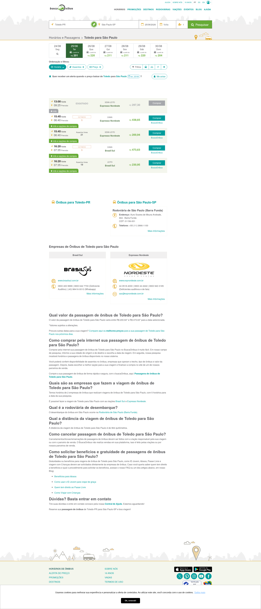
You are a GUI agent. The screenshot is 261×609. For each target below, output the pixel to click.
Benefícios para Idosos (65, 476)
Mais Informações (156, 230)
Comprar (157, 103)
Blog (199, 9)
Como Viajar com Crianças (67, 492)
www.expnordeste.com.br (131, 280)
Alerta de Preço (59, 573)
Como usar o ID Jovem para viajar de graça (75, 481)
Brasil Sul (120, 401)
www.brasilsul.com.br (68, 280)
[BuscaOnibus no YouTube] (201, 576)
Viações (177, 9)
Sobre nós (111, 568)
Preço (95, 66)
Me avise (160, 76)
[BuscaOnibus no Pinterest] (186, 576)
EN (203, 2)
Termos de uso (114, 581)
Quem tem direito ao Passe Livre (70, 487)
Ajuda (167, 2)
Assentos (77, 66)
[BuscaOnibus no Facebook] (208, 576)
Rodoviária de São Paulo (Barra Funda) (118, 412)
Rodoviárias (163, 9)
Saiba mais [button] (199, 592)
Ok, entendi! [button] (130, 600)
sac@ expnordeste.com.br (131, 293)
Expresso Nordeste (136, 401)
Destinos (148, 9)
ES (199, 2)
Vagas (108, 577)
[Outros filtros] (164, 67)
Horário (57, 66)
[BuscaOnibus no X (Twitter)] (179, 576)
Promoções (134, 9)
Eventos (189, 9)
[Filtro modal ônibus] (146, 67)
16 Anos (188, 2)
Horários (119, 9)
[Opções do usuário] (209, 2)
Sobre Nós (177, 2)
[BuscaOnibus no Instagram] (194, 576)
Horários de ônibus (61, 568)
